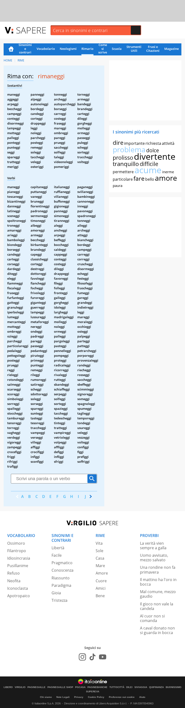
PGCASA (80, 687)
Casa (100, 558)
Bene (100, 595)
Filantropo (16, 550)
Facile (57, 555)
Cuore (101, 580)
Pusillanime (17, 565)
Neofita (13, 580)
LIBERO (8, 687)
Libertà (58, 547)
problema (129, 149)
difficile (149, 164)
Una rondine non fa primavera (157, 570)
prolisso (123, 157)
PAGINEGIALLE (36, 687)
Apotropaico (18, 595)
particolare (123, 179)
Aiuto (142, 697)
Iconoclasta (17, 588)
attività (168, 143)
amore (166, 178)
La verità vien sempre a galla (153, 545)
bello (149, 179)
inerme (168, 171)
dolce (152, 150)
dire (118, 142)
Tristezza (59, 600)
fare (139, 178)
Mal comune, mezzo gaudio (158, 594)
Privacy (78, 697)
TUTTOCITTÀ (116, 687)
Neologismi (68, 48)
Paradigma (61, 585)
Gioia (56, 593)
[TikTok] (92, 657)
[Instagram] (82, 657)
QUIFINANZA (156, 687)
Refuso (13, 573)
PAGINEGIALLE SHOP (60, 687)
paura (117, 185)
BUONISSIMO (173, 687)
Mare (100, 565)
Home (11, 49)
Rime (21, 60)
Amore (102, 573)
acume (147, 170)
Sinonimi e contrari (25, 48)
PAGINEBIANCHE (97, 687)
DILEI (129, 687)
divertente (154, 156)
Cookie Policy (96, 697)
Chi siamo (46, 697)
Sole (99, 550)
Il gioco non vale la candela (156, 606)
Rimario (87, 48)
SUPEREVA (92, 691)
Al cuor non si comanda (152, 618)
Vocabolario (46, 48)
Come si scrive (102, 48)
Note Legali (63, 697)
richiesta (153, 143)
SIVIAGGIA (140, 687)
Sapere (31, 30)
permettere (123, 171)
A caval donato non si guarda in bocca (157, 630)
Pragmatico (62, 562)
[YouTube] (103, 657)
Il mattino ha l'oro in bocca (158, 582)
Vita (99, 543)
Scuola (117, 48)
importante (134, 143)
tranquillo (126, 164)
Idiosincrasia (18, 558)
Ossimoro (16, 543)
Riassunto (61, 578)
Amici (101, 588)
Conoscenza (62, 570)
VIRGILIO (20, 687)
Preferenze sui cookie (122, 697)
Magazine (171, 48)
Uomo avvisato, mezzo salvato (154, 557)
